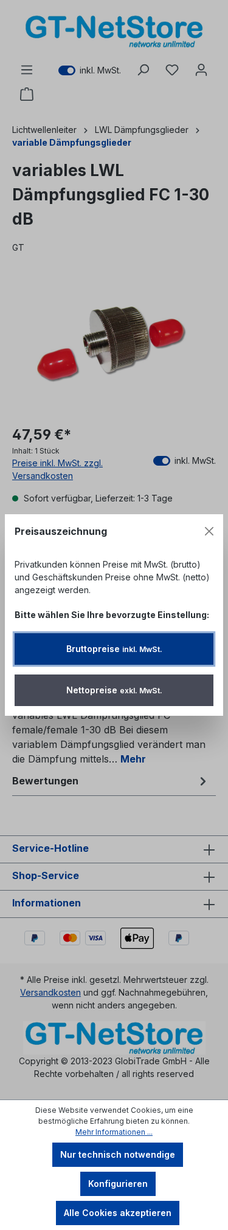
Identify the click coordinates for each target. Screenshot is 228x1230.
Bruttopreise (114, 649)
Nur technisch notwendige (117, 1154)
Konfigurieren (118, 1183)
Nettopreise (114, 690)
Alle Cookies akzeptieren (117, 1213)
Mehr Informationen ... (114, 1132)
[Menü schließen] (209, 531)
